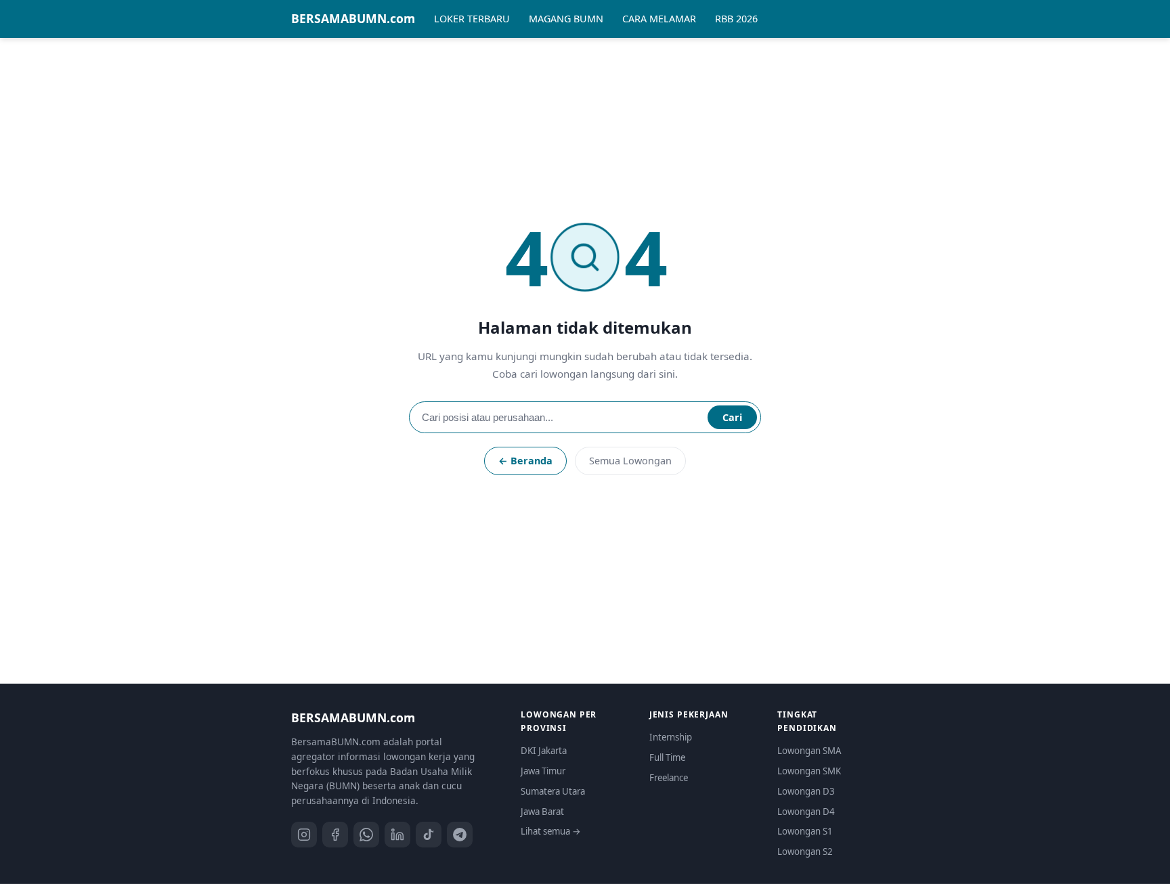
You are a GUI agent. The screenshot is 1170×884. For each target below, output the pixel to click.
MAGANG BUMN (566, 18)
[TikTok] (428, 834)
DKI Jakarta (544, 751)
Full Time (667, 757)
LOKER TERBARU (472, 18)
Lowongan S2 (805, 851)
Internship (670, 737)
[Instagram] (304, 834)
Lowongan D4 (806, 811)
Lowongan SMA (809, 751)
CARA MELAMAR (659, 18)
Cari (732, 417)
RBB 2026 (736, 18)
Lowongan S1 (805, 831)
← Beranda (525, 460)
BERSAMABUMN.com (353, 18)
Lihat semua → (551, 831)
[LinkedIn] (397, 834)
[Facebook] (335, 834)
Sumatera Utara (553, 791)
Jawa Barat (542, 811)
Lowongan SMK (809, 771)
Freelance (668, 778)
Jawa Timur (543, 771)
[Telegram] (460, 834)
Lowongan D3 (806, 791)
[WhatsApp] (366, 834)
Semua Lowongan (630, 460)
